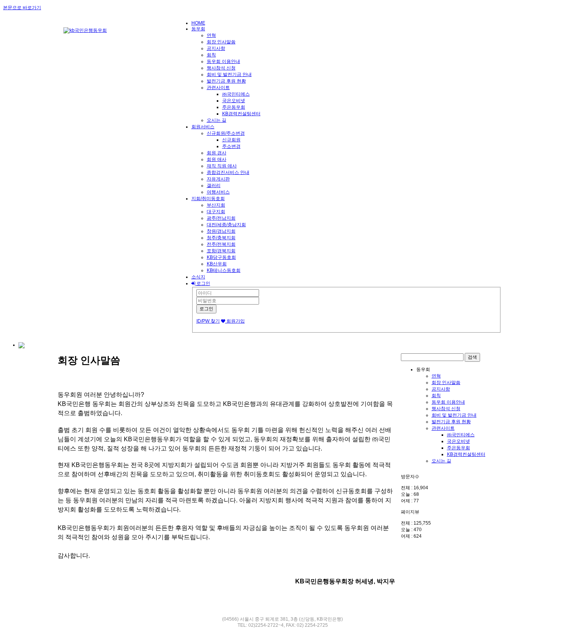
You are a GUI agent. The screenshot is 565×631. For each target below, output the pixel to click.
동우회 (198, 28)
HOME (198, 23)
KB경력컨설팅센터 (241, 113)
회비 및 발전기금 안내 (229, 74)
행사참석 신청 (221, 68)
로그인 (202, 283)
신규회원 (231, 139)
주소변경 (231, 146)
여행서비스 (218, 192)
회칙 (211, 55)
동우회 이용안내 (223, 61)
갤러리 (214, 185)
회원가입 (235, 321)
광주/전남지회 (221, 218)
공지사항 (216, 48)
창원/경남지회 (221, 231)
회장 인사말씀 (221, 42)
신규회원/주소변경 (226, 133)
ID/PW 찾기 (208, 321)
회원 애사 (216, 159)
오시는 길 (216, 120)
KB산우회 (217, 264)
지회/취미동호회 (208, 198)
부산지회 (216, 205)
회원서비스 (202, 126)
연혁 (211, 35)
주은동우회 (233, 107)
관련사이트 (218, 87)
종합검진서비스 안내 (228, 172)
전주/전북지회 (221, 244)
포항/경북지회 (221, 250)
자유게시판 (218, 179)
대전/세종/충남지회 (226, 224)
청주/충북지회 (221, 237)
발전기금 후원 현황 (226, 81)
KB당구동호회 (221, 257)
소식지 (198, 277)
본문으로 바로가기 (22, 7)
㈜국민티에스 (236, 94)
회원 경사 (216, 153)
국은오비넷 (233, 100)
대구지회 (216, 211)
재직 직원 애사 (222, 166)
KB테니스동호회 (224, 270)
